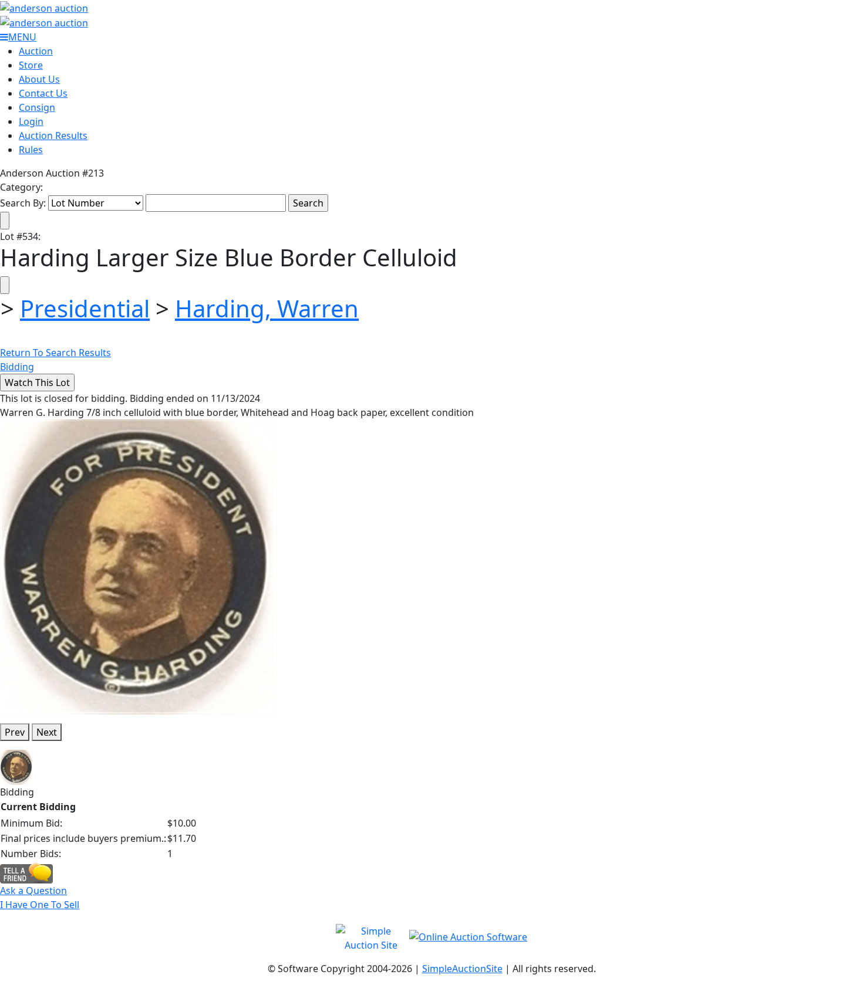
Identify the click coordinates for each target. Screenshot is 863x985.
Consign (37, 107)
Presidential (85, 308)
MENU (22, 37)
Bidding (17, 366)
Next (46, 732)
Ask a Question (33, 890)
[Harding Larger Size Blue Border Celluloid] (138, 566)
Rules (31, 149)
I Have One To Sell (39, 904)
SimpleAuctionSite (462, 968)
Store (31, 65)
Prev (15, 732)
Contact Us (43, 93)
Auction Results (53, 135)
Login (31, 121)
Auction (36, 51)
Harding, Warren (267, 308)
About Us (39, 79)
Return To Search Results (55, 352)
